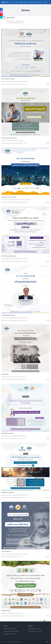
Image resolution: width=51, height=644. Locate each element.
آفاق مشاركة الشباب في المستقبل (8, 197)
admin (3, 84)
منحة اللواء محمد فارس (6, 551)
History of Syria (5, 374)
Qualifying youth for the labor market (11, 631)
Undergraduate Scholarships (17, 84)
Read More (48, 84)
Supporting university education (10, 634)
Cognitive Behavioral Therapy (8, 315)
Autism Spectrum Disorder (7, 433)
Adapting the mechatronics (7, 492)
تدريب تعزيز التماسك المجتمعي (34, 628)
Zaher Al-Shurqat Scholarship (8, 79)
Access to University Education (10, 628)
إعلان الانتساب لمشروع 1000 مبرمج (35, 631)
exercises (11, 84)
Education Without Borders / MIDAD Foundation (14, 641)
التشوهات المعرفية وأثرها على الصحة (9, 138)
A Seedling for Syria (6, 610)
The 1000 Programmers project (8, 256)
